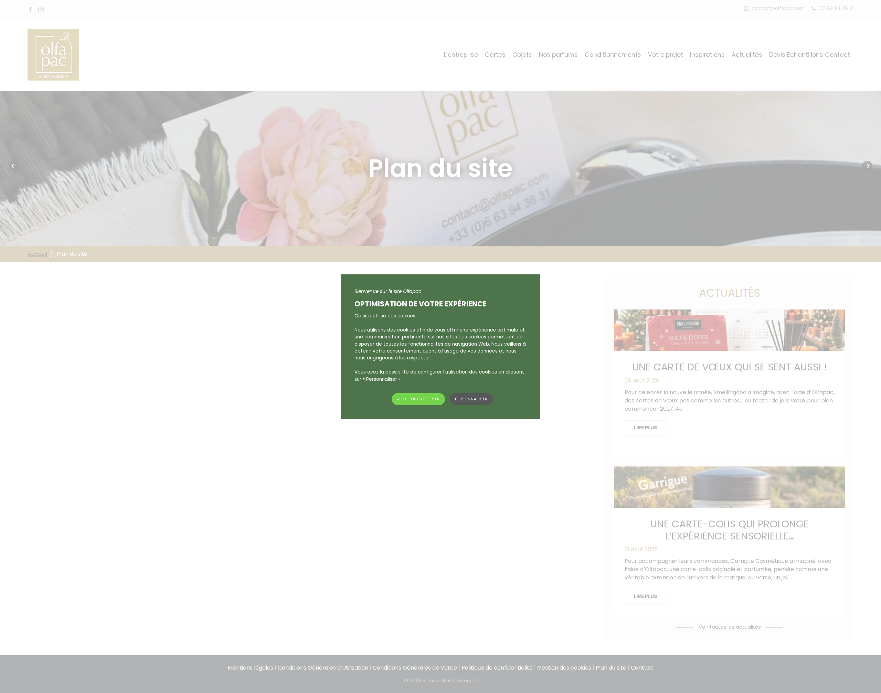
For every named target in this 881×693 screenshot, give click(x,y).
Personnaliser (471, 399)
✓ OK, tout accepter (418, 399)
